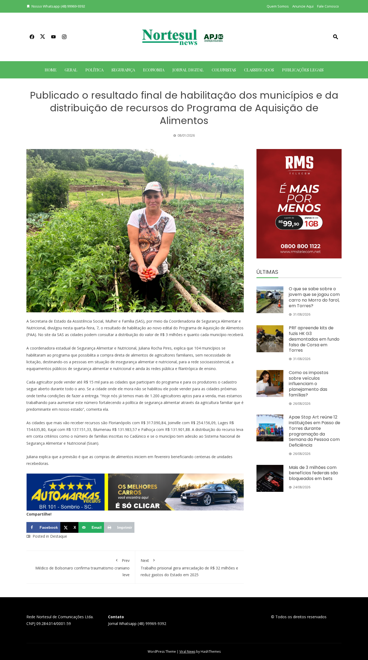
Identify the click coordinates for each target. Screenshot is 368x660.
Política (94, 69)
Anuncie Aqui (303, 6)
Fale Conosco (328, 6)
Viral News (187, 651)
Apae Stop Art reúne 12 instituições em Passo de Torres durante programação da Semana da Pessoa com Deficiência (314, 431)
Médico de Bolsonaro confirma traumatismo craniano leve (82, 567)
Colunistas (224, 69)
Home (51, 69)
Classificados (259, 69)
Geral (71, 69)
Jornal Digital (188, 69)
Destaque (58, 536)
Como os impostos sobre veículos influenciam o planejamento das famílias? (308, 383)
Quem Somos (278, 6)
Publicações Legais (303, 69)
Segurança (123, 69)
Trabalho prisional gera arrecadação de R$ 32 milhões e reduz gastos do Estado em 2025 (189, 567)
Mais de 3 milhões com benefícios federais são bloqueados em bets (313, 473)
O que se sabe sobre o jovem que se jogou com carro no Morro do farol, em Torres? (314, 297)
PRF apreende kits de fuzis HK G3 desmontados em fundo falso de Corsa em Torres (314, 339)
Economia (153, 69)
